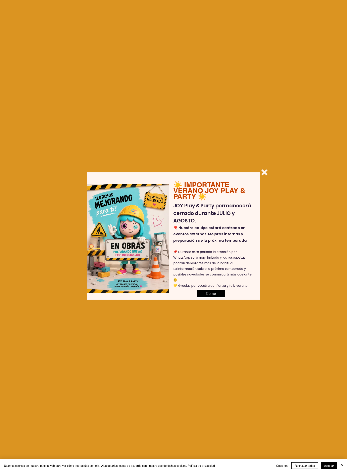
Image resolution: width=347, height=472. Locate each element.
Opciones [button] (282, 466)
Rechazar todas (305, 466)
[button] (264, 172)
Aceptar (329, 466)
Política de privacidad (201, 466)
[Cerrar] (342, 465)
